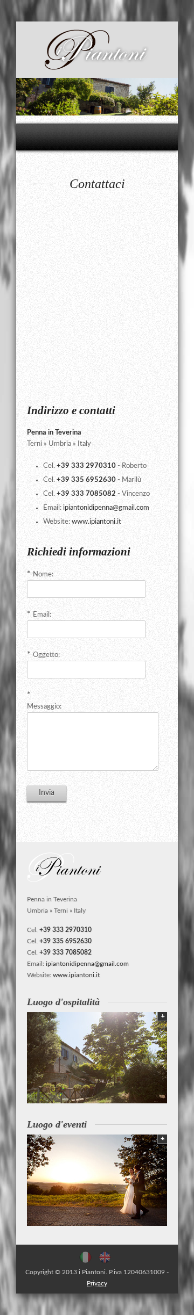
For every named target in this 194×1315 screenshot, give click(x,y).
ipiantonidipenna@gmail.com (106, 507)
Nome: (43, 574)
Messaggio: (44, 706)
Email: (42, 614)
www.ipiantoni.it (96, 521)
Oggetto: (46, 655)
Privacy (97, 1283)
